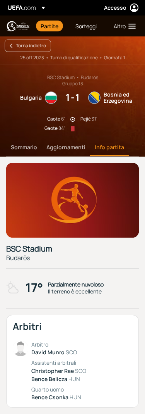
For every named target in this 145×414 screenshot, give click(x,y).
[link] (49, 26)
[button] (123, 26)
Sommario (24, 147)
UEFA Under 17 (17, 26)
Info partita (109, 147)
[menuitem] (51, 26)
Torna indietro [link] (31, 45)
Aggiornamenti (65, 147)
